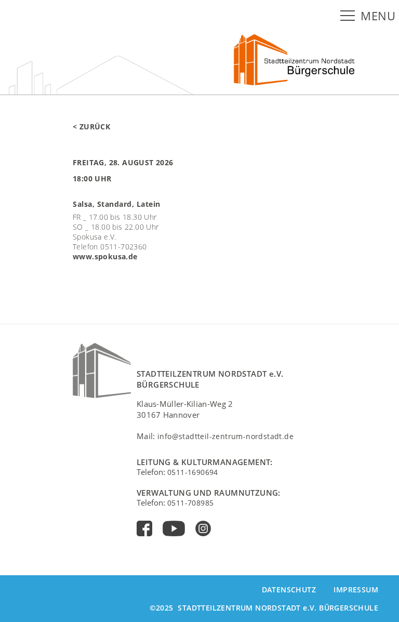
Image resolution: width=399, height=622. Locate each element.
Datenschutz (289, 589)
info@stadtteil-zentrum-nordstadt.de (225, 436)
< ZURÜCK (91, 126)
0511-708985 (190, 503)
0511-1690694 (192, 472)
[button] (349, 16)
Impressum (356, 589)
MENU (378, 16)
